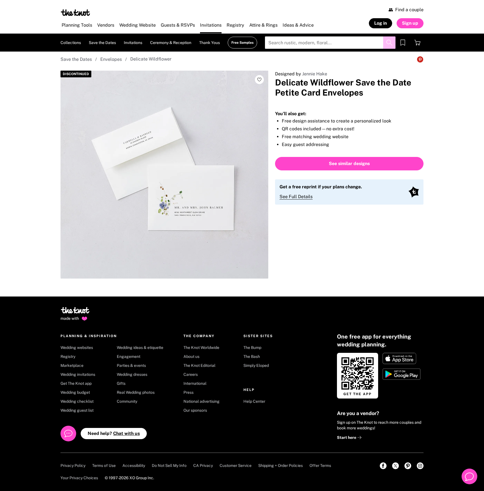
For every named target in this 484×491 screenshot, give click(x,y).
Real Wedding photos (136, 392)
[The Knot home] (75, 313)
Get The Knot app (76, 383)
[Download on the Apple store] (402, 358)
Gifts (121, 383)
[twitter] (395, 466)
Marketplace (72, 365)
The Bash (251, 356)
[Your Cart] (417, 42)
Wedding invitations (78, 374)
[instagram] (420, 466)
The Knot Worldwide (201, 347)
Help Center (254, 401)
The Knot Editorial (199, 365)
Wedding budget (75, 392)
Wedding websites (77, 347)
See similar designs (349, 163)
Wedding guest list (77, 410)
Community (127, 401)
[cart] (417, 42)
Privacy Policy (73, 465)
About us (191, 356)
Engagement (128, 356)
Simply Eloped (256, 365)
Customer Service (236, 465)
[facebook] (383, 466)
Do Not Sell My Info (169, 465)
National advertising (201, 401)
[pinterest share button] (420, 59)
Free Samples (242, 43)
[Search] (389, 42)
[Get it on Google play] (402, 374)
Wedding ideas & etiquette (140, 347)
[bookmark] (403, 42)
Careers (190, 374)
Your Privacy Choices (79, 478)
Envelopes (111, 59)
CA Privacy (203, 465)
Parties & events (131, 365)
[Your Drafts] (403, 42)
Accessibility (133, 465)
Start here (347, 437)
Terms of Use (104, 465)
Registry (68, 356)
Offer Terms (320, 465)
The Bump (252, 347)
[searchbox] (330, 42)
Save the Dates (76, 59)
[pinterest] (408, 466)
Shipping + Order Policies (280, 465)
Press (188, 392)
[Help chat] (469, 476)
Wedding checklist (77, 401)
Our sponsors (195, 410)
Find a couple (409, 9)
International (194, 383)
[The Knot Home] (75, 12)
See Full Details (296, 196)
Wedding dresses (132, 374)
